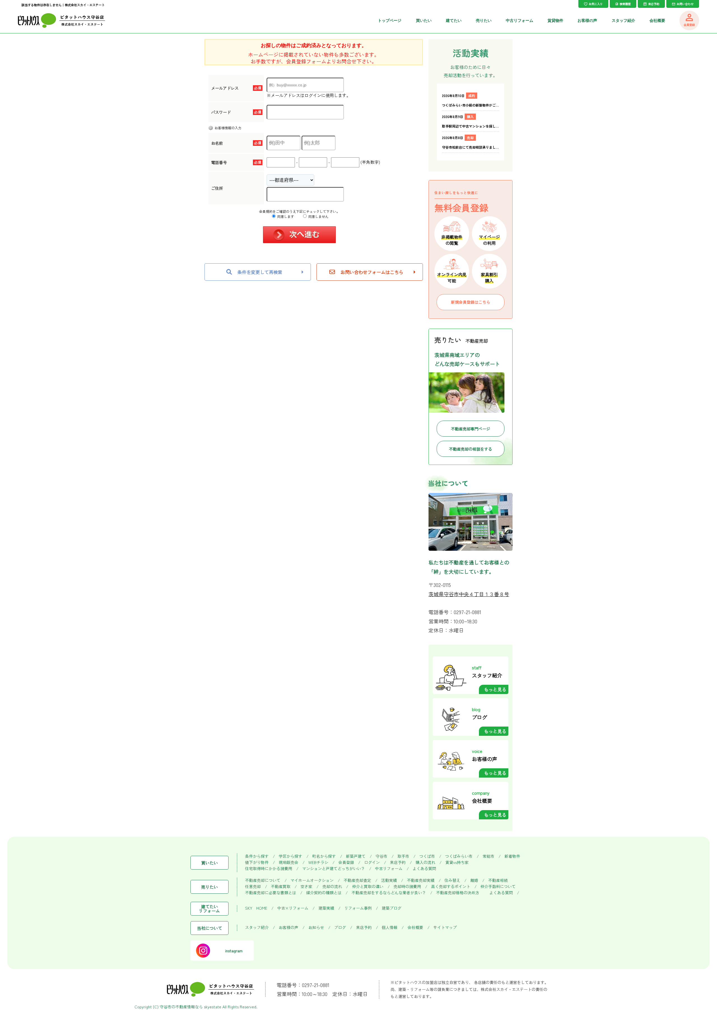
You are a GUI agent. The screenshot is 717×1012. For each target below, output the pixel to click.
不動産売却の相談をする (470, 449)
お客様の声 (587, 20)
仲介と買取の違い (367, 886)
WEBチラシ (318, 862)
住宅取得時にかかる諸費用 (268, 868)
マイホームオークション (312, 880)
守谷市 (381, 856)
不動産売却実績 (420, 880)
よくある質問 (424, 868)
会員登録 (346, 862)
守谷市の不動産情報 (177, 1006)
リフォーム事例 (358, 908)
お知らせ (316, 927)
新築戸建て (356, 856)
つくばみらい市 (458, 856)
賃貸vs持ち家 (457, 862)
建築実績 (326, 908)
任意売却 (253, 886)
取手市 (403, 856)
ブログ (340, 927)
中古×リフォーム (292, 908)
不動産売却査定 (357, 880)
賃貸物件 (555, 20)
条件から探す (257, 856)
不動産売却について (262, 880)
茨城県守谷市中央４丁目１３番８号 (469, 594)
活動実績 (389, 880)
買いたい (424, 20)
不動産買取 (280, 886)
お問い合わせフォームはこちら (372, 272)
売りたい (484, 20)
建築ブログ (391, 908)
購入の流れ (425, 862)
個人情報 (389, 927)
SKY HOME (256, 908)
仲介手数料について (498, 886)
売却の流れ (332, 886)
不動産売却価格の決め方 (457, 892)
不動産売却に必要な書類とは (270, 892)
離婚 (474, 880)
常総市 (488, 856)
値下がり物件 (257, 862)
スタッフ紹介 (623, 20)
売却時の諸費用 (407, 886)
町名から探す (324, 856)
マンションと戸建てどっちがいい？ (333, 868)
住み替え (452, 880)
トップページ (389, 20)
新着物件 (512, 856)
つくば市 (427, 856)
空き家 (306, 886)
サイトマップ (445, 927)
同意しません (318, 216)
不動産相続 (498, 880)
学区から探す (290, 856)
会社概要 (657, 20)
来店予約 (398, 862)
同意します (285, 216)
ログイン (372, 862)
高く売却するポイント (450, 886)
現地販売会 (288, 862)
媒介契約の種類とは (323, 892)
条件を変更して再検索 (260, 272)
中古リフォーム (519, 20)
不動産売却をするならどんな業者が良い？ (388, 892)
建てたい (454, 20)
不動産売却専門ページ (470, 429)
